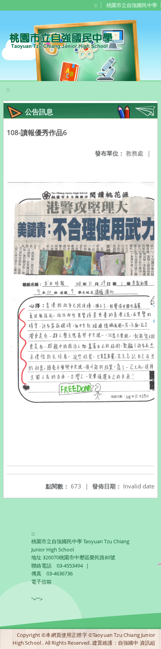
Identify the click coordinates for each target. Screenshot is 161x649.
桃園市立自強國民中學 (131, 5)
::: (95, 5)
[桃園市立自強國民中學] (57, 39)
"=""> (37, 599)
